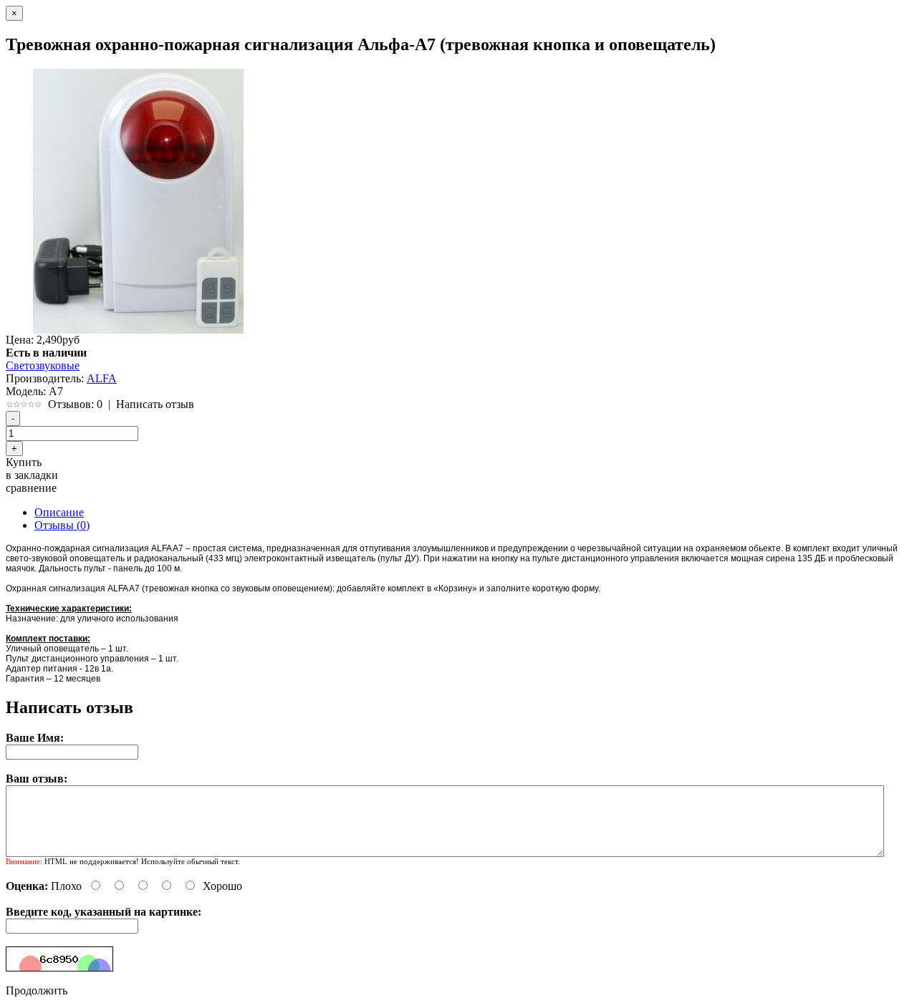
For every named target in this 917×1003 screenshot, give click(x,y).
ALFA (102, 378)
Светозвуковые (43, 365)
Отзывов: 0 (75, 404)
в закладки (32, 475)
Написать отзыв (155, 404)
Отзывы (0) (62, 525)
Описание (59, 512)
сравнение (31, 488)
